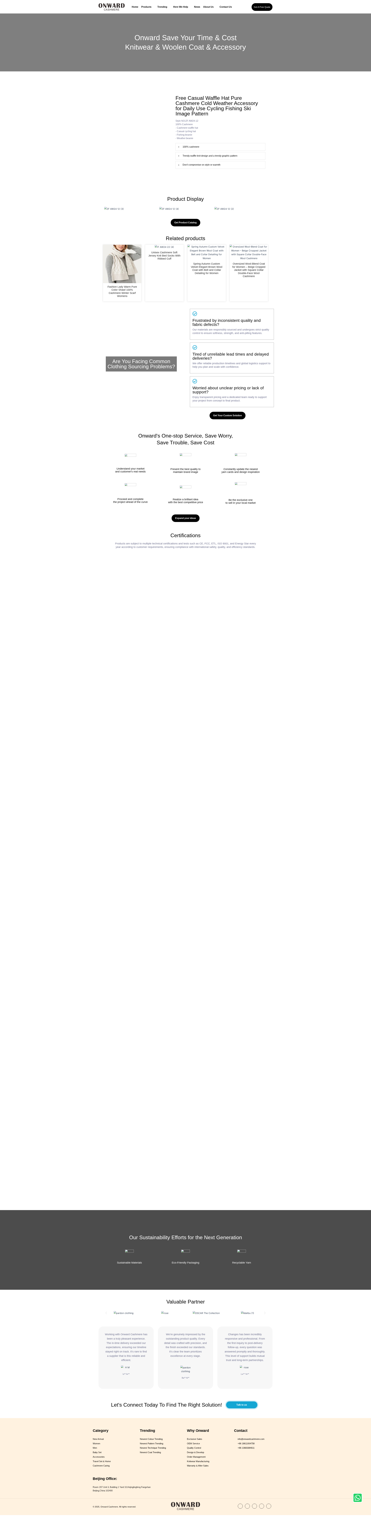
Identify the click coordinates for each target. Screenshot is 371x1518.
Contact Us (226, 7)
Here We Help (180, 7)
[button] (106, 1313)
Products (146, 7)
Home (135, 7)
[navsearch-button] (245, 7)
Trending (162, 7)
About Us (208, 7)
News (197, 7)
